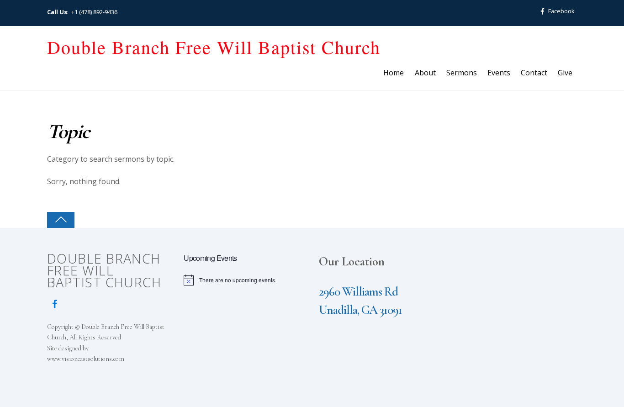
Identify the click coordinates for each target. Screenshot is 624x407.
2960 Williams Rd (358, 291)
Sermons (461, 73)
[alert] (245, 280)
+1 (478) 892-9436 (94, 12)
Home (393, 73)
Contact (534, 73)
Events (498, 73)
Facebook (561, 11)
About (425, 73)
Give (565, 73)
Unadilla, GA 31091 (360, 309)
